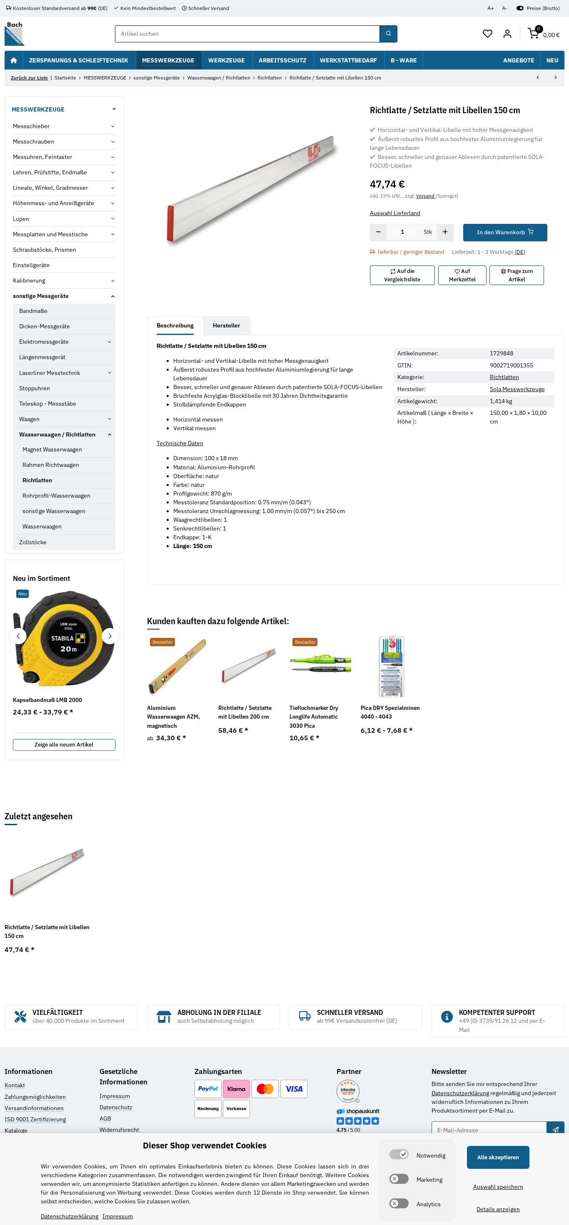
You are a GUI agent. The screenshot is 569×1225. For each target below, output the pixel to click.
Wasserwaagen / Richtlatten (57, 434)
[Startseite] (14, 60)
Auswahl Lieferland (395, 213)
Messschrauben (33, 141)
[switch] (399, 1154)
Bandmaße (33, 311)
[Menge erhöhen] (445, 232)
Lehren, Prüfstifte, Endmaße (50, 172)
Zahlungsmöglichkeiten (35, 1097)
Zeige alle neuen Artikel (64, 744)
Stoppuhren (34, 388)
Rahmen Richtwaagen (50, 465)
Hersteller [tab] (226, 325)
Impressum (115, 1096)
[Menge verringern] (378, 232)
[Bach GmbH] (15, 34)
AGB (105, 1118)
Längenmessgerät (42, 357)
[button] (488, 34)
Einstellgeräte (31, 265)
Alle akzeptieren (498, 1157)
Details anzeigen (498, 1209)
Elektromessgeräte (44, 341)
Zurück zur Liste (29, 77)
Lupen (21, 219)
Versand (426, 195)
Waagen (29, 419)
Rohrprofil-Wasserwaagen (56, 495)
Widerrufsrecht (119, 1129)
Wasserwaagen (42, 526)
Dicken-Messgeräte (44, 326)
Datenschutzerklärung (460, 1093)
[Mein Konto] (507, 34)
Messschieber (31, 126)
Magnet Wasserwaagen (52, 449)
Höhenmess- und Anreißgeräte (53, 203)
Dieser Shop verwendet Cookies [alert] (205, 1145)
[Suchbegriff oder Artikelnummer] (388, 34)
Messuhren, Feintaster (42, 157)
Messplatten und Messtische (50, 234)
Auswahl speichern (498, 1186)
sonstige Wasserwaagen (53, 511)
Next (110, 636)
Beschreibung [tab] (175, 325)
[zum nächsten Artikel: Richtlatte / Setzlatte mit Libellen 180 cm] (555, 78)
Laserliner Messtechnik (49, 373)
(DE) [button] (520, 251)
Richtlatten (504, 377)
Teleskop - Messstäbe (47, 403)
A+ (490, 8)
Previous (18, 636)
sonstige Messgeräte (41, 296)
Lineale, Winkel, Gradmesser (50, 187)
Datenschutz (116, 1107)
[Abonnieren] (555, 1130)
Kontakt (15, 1085)
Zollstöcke (33, 542)
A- (504, 8)
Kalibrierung (29, 280)
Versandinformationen (34, 1108)
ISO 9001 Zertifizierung (35, 1119)
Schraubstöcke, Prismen (44, 249)
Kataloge (16, 1130)
